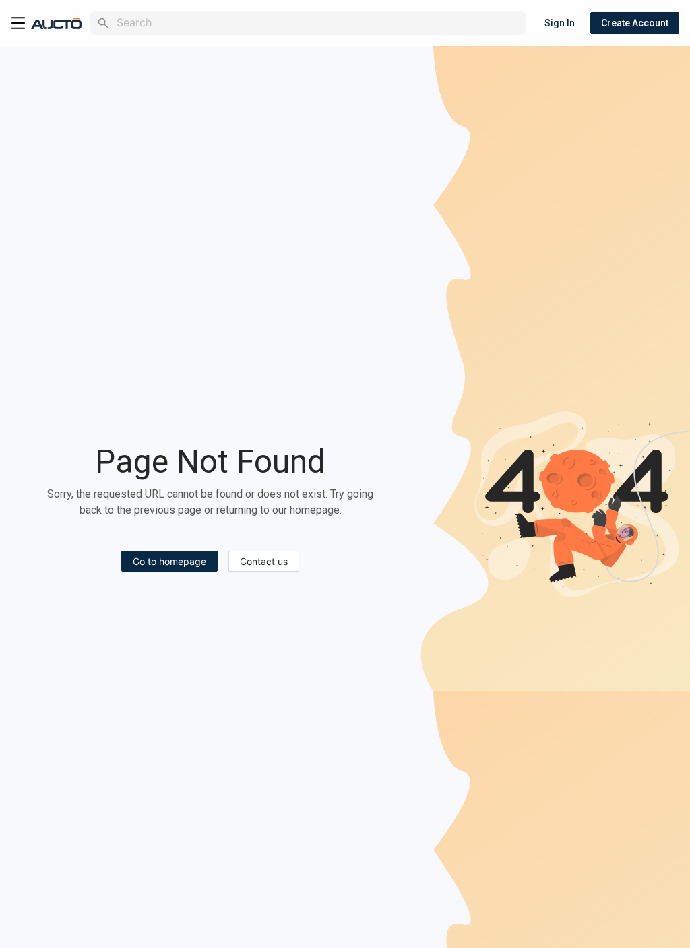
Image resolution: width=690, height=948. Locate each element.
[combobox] (319, 22)
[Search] (103, 22)
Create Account (634, 23)
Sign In (559, 23)
